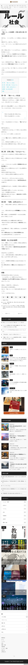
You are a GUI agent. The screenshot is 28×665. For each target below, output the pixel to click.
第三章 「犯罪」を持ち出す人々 (9, 87)
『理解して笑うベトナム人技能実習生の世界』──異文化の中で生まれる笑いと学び (14, 338)
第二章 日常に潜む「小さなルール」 (10, 85)
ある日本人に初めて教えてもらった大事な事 (18, 391)
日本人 (12, 307)
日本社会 (19, 307)
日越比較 (14, 515)
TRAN (7, 300)
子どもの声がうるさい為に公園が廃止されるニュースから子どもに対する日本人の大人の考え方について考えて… (18, 359)
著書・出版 (7, 303)
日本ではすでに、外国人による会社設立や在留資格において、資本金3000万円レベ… (18, 430)
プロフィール (4, 619)
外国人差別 (22, 305)
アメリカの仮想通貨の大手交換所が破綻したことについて (18, 383)
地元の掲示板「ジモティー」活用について (18, 375)
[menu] (26, 2)
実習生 (4, 307)
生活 (19, 302)
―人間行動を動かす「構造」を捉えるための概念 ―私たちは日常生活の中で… (18, 448)
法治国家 (23, 307)
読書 (4, 527)
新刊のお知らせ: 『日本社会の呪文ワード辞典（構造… (18, 436)
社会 (21, 302)
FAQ (2, 632)
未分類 (14, 519)
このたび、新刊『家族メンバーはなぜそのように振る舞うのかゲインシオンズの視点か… (18, 458)
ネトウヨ (11, 305)
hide (12, 79)
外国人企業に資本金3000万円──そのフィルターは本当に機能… (14, 477)
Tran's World (12, 661)
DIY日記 (11, 363)
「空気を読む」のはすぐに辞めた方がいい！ (12, 334)
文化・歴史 (13, 302)
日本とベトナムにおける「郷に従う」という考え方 (13, 322)
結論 (3, 91)
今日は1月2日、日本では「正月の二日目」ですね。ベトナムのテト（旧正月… (18, 468)
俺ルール (15, 305)
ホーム (2, 639)
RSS (14, 656)
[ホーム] (14, 613)
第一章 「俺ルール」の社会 (8, 82)
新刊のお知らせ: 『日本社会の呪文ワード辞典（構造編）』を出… (14, 482)
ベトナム (14, 508)
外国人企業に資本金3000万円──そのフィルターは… (18, 427)
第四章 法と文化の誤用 (7, 89)
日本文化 (15, 307)
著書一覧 (3, 623)
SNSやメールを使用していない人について (18, 350)
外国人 (18, 305)
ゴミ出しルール (6, 305)
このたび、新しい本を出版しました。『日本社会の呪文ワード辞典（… (18, 440)
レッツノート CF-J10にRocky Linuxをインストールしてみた (14, 330)
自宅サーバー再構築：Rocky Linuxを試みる (18, 366)
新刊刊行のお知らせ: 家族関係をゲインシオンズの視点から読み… (14, 489)
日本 (17, 302)
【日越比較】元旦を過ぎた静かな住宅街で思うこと (18, 465)
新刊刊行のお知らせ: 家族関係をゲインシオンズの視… (18, 455)
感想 (10, 302)
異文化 (4, 308)
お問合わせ (4, 629)
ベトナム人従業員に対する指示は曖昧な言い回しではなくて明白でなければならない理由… (14, 326)
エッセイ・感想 (4, 11)
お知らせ (14, 505)
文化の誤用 (8, 307)
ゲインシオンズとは (14, 445)
